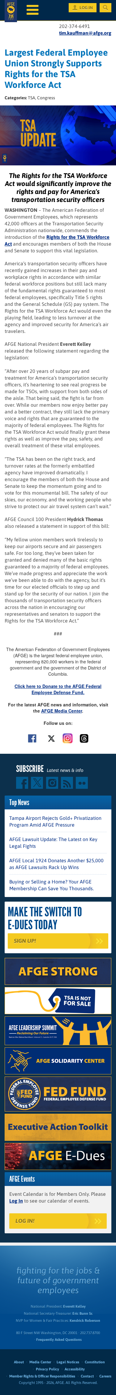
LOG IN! (24, 1221)
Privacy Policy (47, 1369)
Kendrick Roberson (85, 1320)
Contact (87, 1376)
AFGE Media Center (61, 711)
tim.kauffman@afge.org (85, 33)
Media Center (40, 1362)
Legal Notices (68, 1362)
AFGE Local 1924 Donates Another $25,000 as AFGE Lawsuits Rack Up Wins (56, 864)
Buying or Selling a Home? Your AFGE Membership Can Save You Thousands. (51, 885)
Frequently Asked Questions (59, 1340)
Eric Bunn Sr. (82, 1313)
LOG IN (86, 7)
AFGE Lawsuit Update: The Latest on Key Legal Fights (53, 842)
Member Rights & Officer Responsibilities (42, 1376)
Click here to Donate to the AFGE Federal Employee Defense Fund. (58, 689)
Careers (105, 1376)
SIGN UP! (25, 941)
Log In (16, 1200)
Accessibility (75, 1369)
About (19, 1362)
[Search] (105, 7)
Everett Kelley (74, 1306)
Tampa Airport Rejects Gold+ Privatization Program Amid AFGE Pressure (55, 821)
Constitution (95, 1362)
